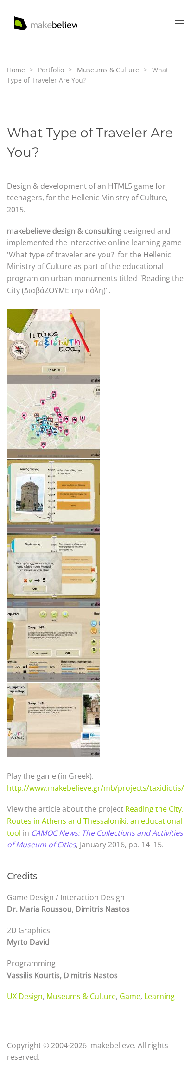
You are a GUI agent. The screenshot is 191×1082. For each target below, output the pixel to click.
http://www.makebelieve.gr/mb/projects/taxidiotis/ (95, 788)
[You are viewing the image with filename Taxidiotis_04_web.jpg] (53, 421)
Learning (159, 996)
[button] (179, 23)
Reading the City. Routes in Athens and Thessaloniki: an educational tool (95, 821)
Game (130, 996)
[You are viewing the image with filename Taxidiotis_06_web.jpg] (53, 496)
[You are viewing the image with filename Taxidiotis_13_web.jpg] (53, 720)
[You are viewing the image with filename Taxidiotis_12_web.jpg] (53, 645)
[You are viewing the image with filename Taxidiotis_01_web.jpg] (53, 346)
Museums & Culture (81, 996)
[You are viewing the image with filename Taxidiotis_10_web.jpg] (53, 570)
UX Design (25, 996)
